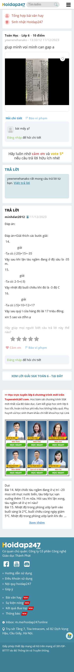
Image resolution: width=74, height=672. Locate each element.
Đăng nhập (14, 137)
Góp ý (9, 589)
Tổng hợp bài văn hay (27, 15)
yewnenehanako (16, 40)
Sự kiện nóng (17, 603)
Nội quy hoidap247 (18, 584)
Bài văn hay (16, 597)
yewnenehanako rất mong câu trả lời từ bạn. (34, 181)
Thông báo (16, 613)
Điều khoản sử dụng (18, 578)
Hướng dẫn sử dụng (18, 573)
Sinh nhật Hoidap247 (27, 22)
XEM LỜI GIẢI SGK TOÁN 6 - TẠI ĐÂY (37, 376)
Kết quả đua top (19, 608)
